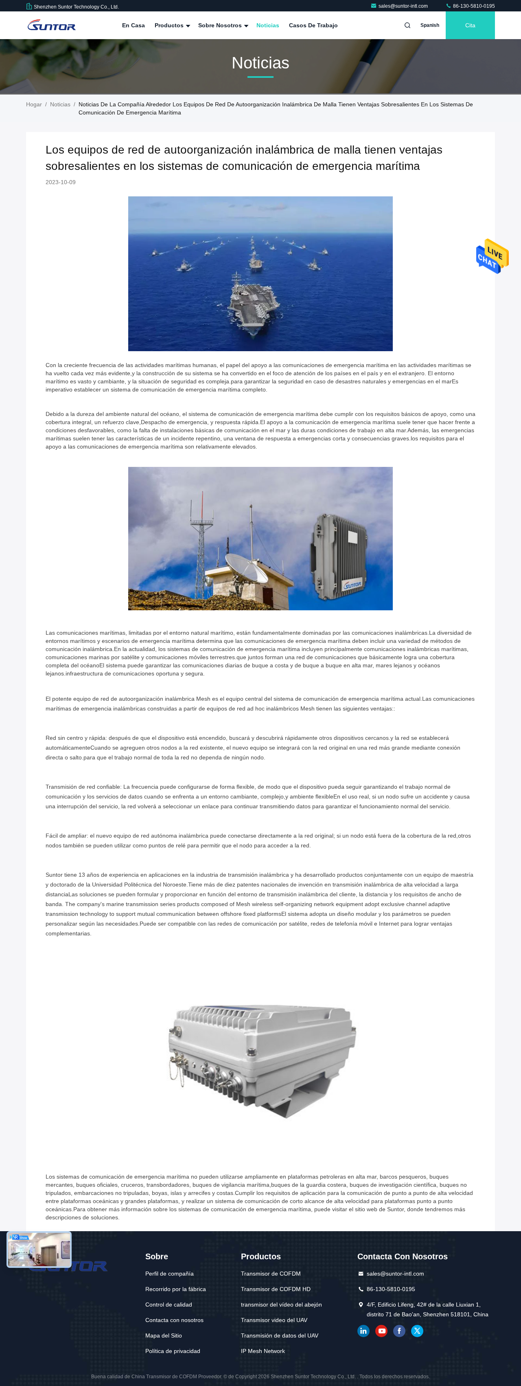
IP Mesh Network (263, 1351)
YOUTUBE (381, 1331)
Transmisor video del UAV (274, 1320)
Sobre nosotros (220, 25)
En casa (133, 25)
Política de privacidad (172, 1351)
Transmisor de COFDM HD (276, 1289)
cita (470, 25)
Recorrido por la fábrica (175, 1289)
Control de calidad (168, 1304)
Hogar (34, 104)
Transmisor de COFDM (271, 1273)
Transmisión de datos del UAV (279, 1335)
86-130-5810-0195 (473, 6)
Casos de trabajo (313, 25)
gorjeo (417, 1331)
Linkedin (363, 1331)
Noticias (267, 25)
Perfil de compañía (169, 1273)
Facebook (399, 1331)
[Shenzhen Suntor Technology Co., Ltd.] (51, 25)
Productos (170, 25)
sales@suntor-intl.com (404, 6)
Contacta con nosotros (174, 1320)
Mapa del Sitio (163, 1335)
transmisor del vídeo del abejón (281, 1304)
